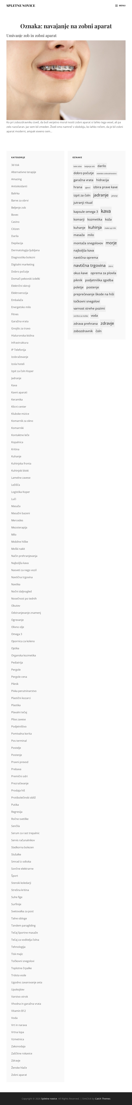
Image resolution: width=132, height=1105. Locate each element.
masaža (79, 235)
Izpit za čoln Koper (22, 371)
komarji (79, 219)
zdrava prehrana (86, 323)
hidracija (102, 180)
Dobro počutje (20, 271)
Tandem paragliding (23, 925)
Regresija (16, 812)
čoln (99, 331)
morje (111, 242)
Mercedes (17, 520)
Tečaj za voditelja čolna (25, 940)
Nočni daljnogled (21, 591)
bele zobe (78, 166)
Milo (13, 534)
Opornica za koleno (23, 641)
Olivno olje (17, 627)
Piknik (14, 684)
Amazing (16, 179)
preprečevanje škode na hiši (94, 294)
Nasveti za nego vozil (24, 570)
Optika (15, 648)
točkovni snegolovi (87, 301)
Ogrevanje (17, 620)
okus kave (81, 273)
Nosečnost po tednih (24, 598)
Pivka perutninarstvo (24, 691)
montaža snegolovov (88, 243)
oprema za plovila (103, 273)
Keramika (17, 399)
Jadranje (16, 378)
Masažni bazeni (20, 513)
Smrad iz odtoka (21, 861)
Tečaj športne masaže (24, 932)
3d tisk (15, 165)
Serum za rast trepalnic (25, 833)
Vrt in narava (19, 1025)
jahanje (114, 196)
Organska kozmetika (23, 655)
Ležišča (15, 485)
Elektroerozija (19, 293)
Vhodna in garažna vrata (26, 1003)
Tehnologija (18, 947)
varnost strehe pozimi (89, 308)
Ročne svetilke (19, 819)
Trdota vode (18, 975)
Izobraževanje (19, 357)
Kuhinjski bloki (20, 470)
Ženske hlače (19, 1067)
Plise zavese (18, 719)
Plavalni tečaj (19, 712)
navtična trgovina (90, 265)
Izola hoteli (17, 364)
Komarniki (17, 428)
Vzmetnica (17, 1039)
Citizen (15, 229)
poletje (79, 287)
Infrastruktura (19, 342)
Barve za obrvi (19, 200)
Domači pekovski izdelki (25, 278)
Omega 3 (16, 634)
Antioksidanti (19, 186)
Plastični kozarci (21, 698)
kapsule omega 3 (86, 212)
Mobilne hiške (19, 541)
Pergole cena (19, 677)
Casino (15, 222)
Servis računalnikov (23, 840)
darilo (102, 166)
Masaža (15, 506)
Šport (14, 876)
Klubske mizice (20, 414)
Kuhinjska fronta (21, 463)
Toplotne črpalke (21, 968)
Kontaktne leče (20, 435)
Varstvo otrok (19, 996)
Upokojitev (17, 989)
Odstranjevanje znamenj (26, 613)
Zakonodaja (18, 1046)
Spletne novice (20, 5)
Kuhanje (16, 456)
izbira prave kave (105, 187)
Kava (14, 385)
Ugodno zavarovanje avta (26, 982)
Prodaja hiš (18, 790)
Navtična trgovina (22, 577)
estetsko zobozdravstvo (107, 173)
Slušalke (16, 854)
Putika (15, 804)
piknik (78, 280)
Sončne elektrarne (22, 868)
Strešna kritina (20, 890)
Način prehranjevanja (24, 556)
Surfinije (16, 904)
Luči (13, 499)
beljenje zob (90, 166)
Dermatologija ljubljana (25, 250)
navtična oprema (86, 257)
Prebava (16, 769)
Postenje (16, 755)
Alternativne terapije (23, 172)
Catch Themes (102, 1098)
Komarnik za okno (22, 421)
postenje (92, 287)
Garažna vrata (19, 321)
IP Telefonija (18, 350)
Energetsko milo (21, 307)
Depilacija (17, 243)
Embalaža (17, 300)
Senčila (15, 826)
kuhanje (79, 228)
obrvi (110, 266)
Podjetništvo (19, 726)
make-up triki (110, 228)
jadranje (100, 195)
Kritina (15, 449)
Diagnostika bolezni (23, 257)
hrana (78, 187)
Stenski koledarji (21, 883)
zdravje (107, 323)
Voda (14, 1018)
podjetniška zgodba (99, 280)
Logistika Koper (20, 492)
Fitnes (15, 314)
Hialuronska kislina (22, 335)
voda (94, 315)
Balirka (15, 193)
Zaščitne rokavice (21, 1053)
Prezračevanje (19, 783)
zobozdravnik (83, 331)
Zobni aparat (19, 1075)
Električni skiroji (20, 286)
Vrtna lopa (17, 1032)
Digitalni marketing (22, 264)
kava (106, 211)
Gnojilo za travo (20, 328)
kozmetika (94, 219)
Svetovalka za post (22, 911)
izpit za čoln (82, 195)
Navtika (15, 584)
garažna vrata (83, 180)
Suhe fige (16, 897)
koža (108, 219)
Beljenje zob (18, 207)
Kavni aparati (19, 392)
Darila (15, 236)
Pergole (16, 669)
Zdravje (15, 1060)
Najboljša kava (20, 563)
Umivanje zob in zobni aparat (31, 35)
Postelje (16, 748)
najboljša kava (84, 250)
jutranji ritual (83, 202)
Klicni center (18, 406)
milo (91, 235)
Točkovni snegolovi (22, 961)
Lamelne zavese (20, 477)
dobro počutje (84, 173)
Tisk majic (17, 954)
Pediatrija (17, 662)
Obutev (15, 605)
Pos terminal (19, 740)
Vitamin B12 (18, 1011)
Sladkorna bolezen (22, 847)
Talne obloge (19, 918)
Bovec (15, 214)
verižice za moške (81, 316)
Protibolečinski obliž (23, 797)
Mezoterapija (19, 527)
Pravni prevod (19, 762)
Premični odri (19, 776)
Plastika (16, 705)
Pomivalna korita (21, 733)
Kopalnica (17, 442)
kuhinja (95, 227)
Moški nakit (18, 549)
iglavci (87, 187)
